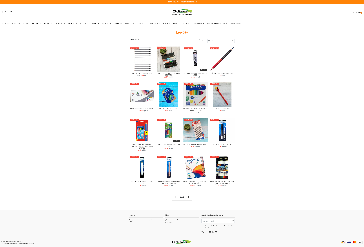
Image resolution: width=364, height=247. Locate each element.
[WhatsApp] (8, 12)
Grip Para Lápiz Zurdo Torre (168, 109)
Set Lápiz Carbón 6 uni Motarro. (195, 144)
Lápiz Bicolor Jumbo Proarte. (222, 73)
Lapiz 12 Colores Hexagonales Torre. (169, 145)
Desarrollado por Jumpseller (26, 243)
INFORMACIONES (235, 23)
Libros (141, 23)
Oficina (46, 23)
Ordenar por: (201, 40)
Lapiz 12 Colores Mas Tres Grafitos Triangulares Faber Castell (142, 146)
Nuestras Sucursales (181, 23)
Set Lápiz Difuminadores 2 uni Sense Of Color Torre (169, 183)
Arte (81, 23)
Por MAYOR (16, 23)
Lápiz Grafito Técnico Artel (142, 73)
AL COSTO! (5, 23)
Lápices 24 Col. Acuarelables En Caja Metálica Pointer (222, 183)
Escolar (35, 23)
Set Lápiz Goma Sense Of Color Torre (142, 183)
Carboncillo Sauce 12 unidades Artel (195, 74)
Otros (165, 23)
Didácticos (154, 23)
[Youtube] (11, 12)
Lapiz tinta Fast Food (222, 109)
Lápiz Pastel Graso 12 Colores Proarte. (169, 74)
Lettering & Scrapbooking (98, 23)
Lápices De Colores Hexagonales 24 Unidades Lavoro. (195, 110)
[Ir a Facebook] (2, 12)
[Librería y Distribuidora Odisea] (182, 12)
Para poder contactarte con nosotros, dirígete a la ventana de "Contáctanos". (145, 221)
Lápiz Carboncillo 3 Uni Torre (222, 144)
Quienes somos (198, 23)
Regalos (71, 23)
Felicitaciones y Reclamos (217, 23)
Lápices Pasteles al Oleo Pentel (142, 109)
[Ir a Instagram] (5, 12)
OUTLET (26, 23)
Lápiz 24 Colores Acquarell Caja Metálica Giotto (195, 183)
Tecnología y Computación (124, 23)
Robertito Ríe (60, 23)
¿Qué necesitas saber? (171, 220)
